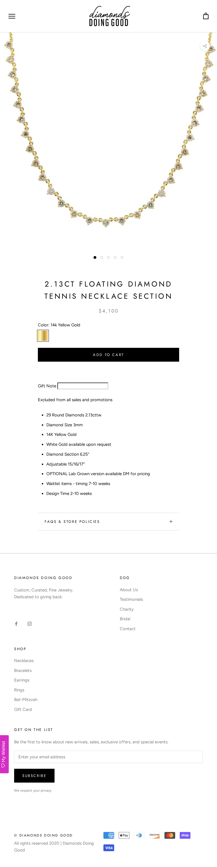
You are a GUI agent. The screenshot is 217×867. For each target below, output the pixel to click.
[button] (56, 369)
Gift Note (47, 385)
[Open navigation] (11, 16)
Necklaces (24, 660)
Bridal (125, 618)
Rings (19, 690)
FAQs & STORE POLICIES (72, 521)
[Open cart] (206, 16)
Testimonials (131, 599)
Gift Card (23, 709)
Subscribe (34, 775)
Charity (127, 609)
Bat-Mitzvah (25, 699)
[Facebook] (16, 623)
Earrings (21, 680)
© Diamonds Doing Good (43, 835)
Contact (128, 628)
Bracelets (23, 670)
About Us (129, 589)
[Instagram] (29, 623)
